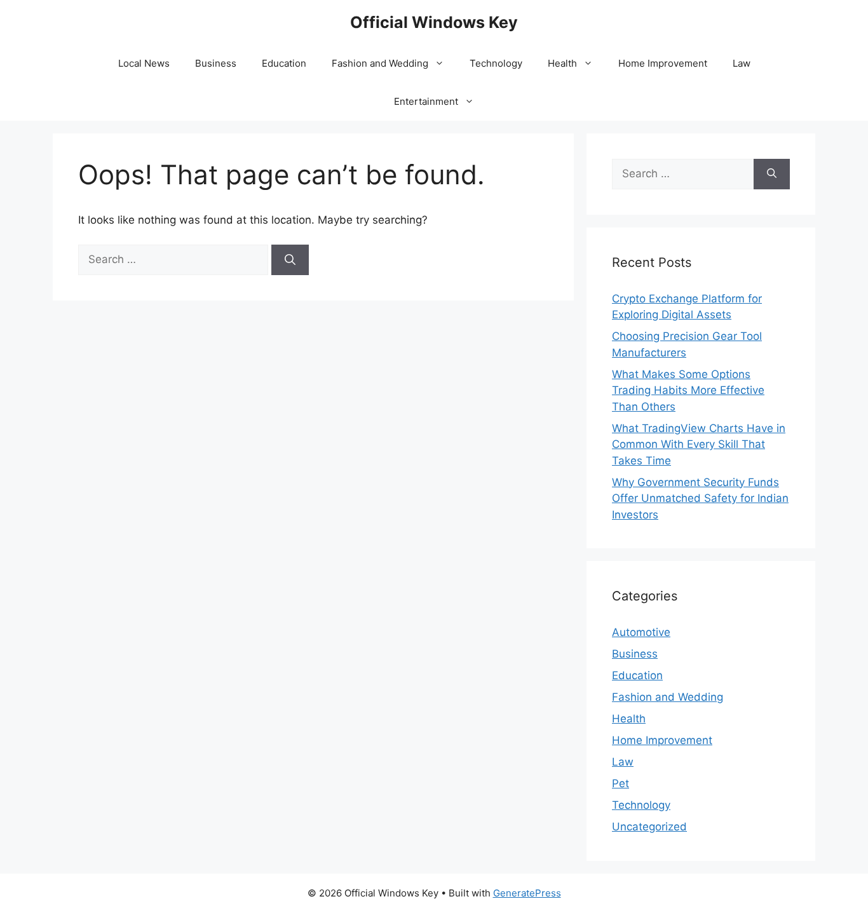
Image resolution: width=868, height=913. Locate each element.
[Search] (290, 260)
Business (215, 63)
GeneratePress (527, 893)
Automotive (641, 632)
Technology (496, 63)
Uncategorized (649, 826)
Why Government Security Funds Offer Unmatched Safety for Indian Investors (700, 498)
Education (284, 63)
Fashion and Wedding (380, 63)
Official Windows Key (434, 22)
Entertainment (426, 101)
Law (741, 63)
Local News (144, 63)
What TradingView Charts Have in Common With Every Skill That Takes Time (698, 444)
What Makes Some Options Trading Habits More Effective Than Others (688, 390)
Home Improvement (662, 63)
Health (562, 63)
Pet (620, 783)
